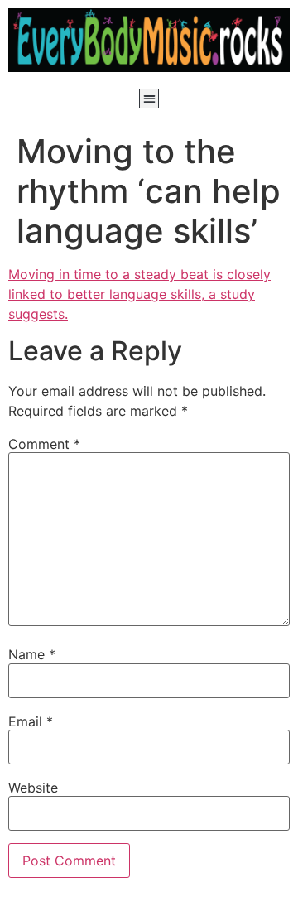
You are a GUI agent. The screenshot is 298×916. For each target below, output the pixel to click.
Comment (44, 444)
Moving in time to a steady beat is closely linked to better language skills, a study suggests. (139, 294)
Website (33, 787)
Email (30, 721)
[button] (149, 99)
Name (31, 654)
